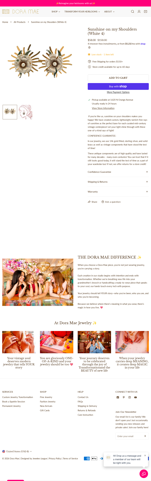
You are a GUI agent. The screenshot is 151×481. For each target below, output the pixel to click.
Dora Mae (14, 458)
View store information (103, 108)
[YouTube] (136, 397)
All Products (20, 22)
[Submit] (144, 436)
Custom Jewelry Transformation (17, 397)
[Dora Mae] (20, 11)
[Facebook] (118, 397)
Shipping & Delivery (87, 406)
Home (5, 22)
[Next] (72, 66)
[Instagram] (130, 397)
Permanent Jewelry (11, 406)
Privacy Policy (55, 458)
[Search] (132, 11)
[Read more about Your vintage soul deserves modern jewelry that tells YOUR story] (19, 342)
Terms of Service (70, 458)
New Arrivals (46, 406)
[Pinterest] (124, 397)
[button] (145, 11)
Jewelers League (40, 458)
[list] (40, 65)
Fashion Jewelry (47, 401)
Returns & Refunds (87, 410)
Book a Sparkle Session (13, 401)
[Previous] (9, 66)
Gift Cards (45, 410)
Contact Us (83, 397)
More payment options (118, 92)
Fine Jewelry (46, 397)
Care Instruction (85, 414)
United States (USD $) (17, 451)
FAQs (80, 401)
